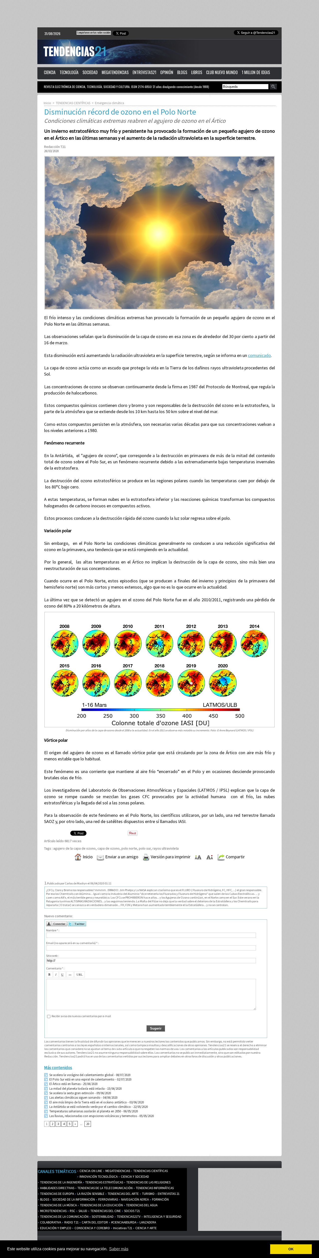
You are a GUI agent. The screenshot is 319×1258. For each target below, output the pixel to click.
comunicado (259, 355)
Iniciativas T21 (122, 1228)
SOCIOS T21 (131, 1211)
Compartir (235, 857)
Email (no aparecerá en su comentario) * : (72, 943)
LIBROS (196, 72)
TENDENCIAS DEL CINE (105, 1211)
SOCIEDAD (90, 72)
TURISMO (148, 1194)
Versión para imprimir (170, 857)
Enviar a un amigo (121, 857)
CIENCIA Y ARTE (146, 1228)
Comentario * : (55, 968)
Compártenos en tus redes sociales (93, 32)
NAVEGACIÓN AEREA (134, 1199)
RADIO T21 (71, 1222)
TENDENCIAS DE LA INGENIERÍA (60, 1182)
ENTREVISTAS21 (144, 72)
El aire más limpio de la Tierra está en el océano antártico (88, 1102)
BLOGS (182, 72)
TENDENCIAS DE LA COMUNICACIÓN (63, 1217)
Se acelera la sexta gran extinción (71, 1093)
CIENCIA (50, 72)
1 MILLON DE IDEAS (256, 72)
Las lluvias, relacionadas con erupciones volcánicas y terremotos (93, 1116)
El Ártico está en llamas (64, 1084)
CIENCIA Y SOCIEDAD (134, 1176)
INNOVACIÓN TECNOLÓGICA (98, 1176)
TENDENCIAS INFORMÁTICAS (154, 1188)
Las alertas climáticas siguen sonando (74, 1097)
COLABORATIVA (50, 1222)
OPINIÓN (166, 72)
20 (87, 1124)
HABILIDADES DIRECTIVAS (56, 1188)
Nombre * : (52, 930)
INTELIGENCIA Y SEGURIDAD (162, 1217)
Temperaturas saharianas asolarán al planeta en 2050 (85, 1111)
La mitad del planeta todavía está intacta (77, 1088)
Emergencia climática (109, 103)
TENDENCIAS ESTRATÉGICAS (103, 1182)
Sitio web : (52, 955)
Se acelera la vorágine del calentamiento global (81, 1075)
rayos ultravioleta (166, 848)
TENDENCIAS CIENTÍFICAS (73, 103)
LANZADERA (147, 1222)
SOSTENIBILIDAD (102, 1217)
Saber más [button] (118, 1249)
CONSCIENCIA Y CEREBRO (92, 1228)
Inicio (47, 103)
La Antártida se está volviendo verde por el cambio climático (90, 1107)
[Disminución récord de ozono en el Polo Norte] (159, 157)
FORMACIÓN (160, 1199)
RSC (72, 1211)
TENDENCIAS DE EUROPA (56, 1194)
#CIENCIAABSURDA (123, 1222)
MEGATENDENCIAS (115, 72)
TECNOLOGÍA (69, 72)
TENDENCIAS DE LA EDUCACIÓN (101, 1205)
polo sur (145, 848)
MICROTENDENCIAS (53, 1211)
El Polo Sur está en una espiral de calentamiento (81, 1079)
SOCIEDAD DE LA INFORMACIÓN (73, 1199)
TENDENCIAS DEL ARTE (123, 1194)
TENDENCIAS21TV (128, 1217)
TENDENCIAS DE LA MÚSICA (58, 1205)
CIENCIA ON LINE (90, 1171)
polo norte (129, 848)
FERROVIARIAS (107, 1199)
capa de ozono (108, 848)
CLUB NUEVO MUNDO (222, 72)
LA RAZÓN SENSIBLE (90, 1194)
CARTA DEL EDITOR (94, 1222)
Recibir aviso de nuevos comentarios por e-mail (81, 1016)
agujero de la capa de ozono (74, 848)
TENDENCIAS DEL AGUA (141, 1205)
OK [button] (291, 1249)
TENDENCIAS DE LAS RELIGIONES (148, 1182)
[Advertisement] (159, 13)
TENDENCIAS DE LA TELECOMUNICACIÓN (105, 1188)
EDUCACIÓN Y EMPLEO (55, 1228)
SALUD (82, 1211)
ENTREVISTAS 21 (168, 1194)
